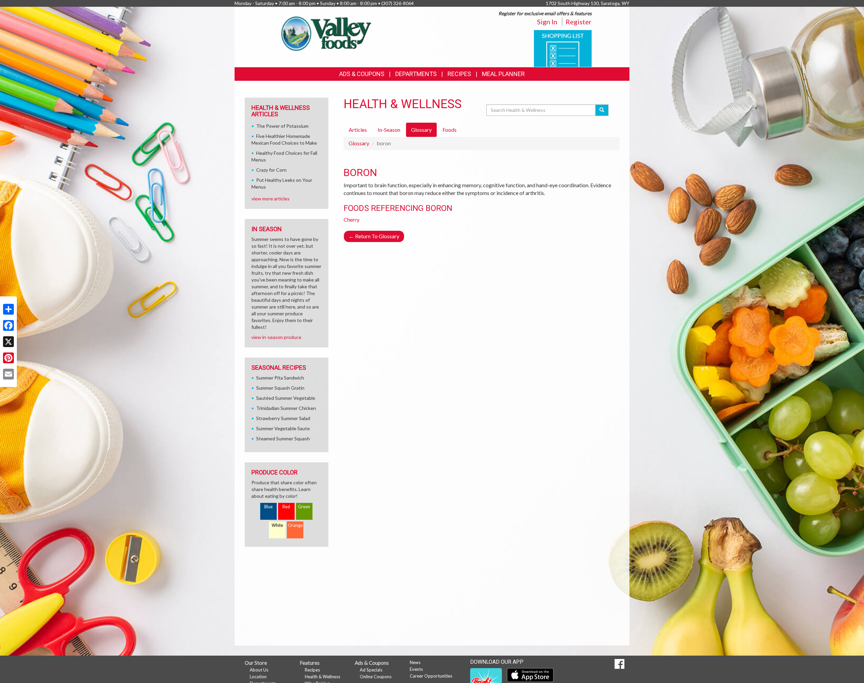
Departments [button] (416, 73)
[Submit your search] (602, 110)
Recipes (459, 73)
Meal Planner (503, 73)
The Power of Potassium (282, 126)
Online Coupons (376, 676)
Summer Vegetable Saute (283, 428)
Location (258, 676)
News (415, 662)
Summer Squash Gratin (280, 388)
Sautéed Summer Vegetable (285, 398)
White (277, 525)
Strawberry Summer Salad (283, 418)
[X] (8, 341)
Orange (295, 525)
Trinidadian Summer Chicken (286, 408)
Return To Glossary (374, 236)
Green (304, 506)
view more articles (270, 198)
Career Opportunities (431, 676)
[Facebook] (8, 325)
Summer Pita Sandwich (280, 378)
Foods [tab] (449, 129)
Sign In (547, 22)
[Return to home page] (324, 32)
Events (416, 669)
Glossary (359, 143)
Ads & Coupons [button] (361, 73)
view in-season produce (276, 337)
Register (579, 22)
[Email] (8, 374)
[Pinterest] (8, 358)
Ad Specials (371, 670)
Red (286, 506)
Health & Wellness (322, 676)
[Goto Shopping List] (563, 48)
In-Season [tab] (389, 129)
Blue (268, 506)
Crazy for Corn (271, 170)
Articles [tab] (358, 129)
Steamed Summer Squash (283, 438)
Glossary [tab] (421, 129)
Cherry (351, 219)
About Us (259, 670)
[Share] (8, 309)
